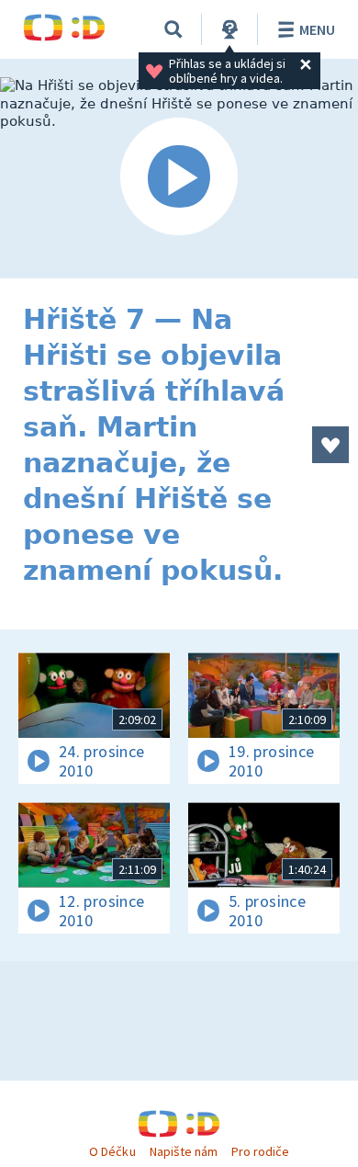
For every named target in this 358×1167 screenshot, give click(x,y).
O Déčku (112, 1151)
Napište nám (184, 1151)
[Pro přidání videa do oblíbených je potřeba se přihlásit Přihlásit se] (330, 444)
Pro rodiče (260, 1151)
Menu (317, 29)
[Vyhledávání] (173, 29)
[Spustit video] (179, 177)
